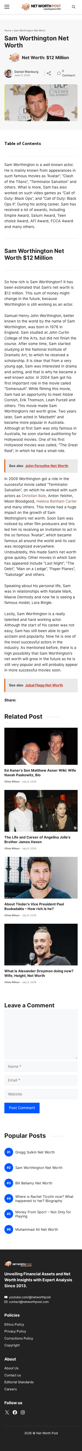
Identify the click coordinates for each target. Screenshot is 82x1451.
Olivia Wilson (12, 781)
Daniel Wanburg (26, 71)
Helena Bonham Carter (57, 501)
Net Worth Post (47, 1433)
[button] (74, 7)
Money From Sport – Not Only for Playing (43, 1214)
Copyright (12, 1345)
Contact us (12, 1375)
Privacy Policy (15, 1331)
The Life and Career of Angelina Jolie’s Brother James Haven (37, 839)
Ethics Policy (14, 1324)
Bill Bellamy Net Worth (33, 1183)
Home (7, 30)
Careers (10, 1389)
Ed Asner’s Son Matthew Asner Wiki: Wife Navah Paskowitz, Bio (40, 772)
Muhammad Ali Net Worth (36, 1229)
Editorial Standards (19, 1382)
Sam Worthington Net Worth (38, 1168)
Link (60, 71)
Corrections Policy (18, 1338)
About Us (11, 1368)
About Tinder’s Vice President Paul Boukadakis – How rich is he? (34, 906)
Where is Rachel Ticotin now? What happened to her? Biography (44, 1199)
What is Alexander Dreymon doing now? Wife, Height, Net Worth (38, 973)
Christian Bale (34, 496)
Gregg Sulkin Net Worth (35, 1152)
